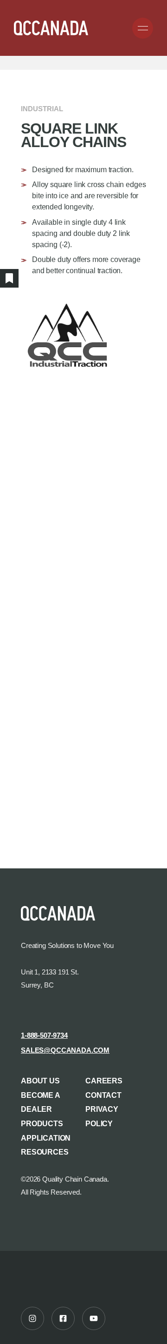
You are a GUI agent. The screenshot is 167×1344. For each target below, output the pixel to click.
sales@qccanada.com (65, 1050)
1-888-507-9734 (44, 1035)
